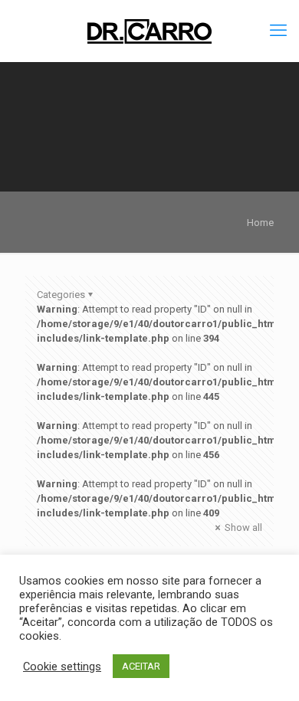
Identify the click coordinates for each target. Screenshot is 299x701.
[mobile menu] (278, 31)
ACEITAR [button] (141, 666)
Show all (242, 527)
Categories (61, 294)
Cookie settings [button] (62, 666)
